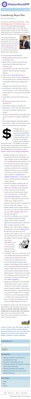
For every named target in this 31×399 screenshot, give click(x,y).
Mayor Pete (26, 331)
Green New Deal (18, 331)
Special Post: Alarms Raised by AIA (13, 362)
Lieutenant (5, 86)
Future (5, 381)
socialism (15, 335)
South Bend (22, 335)
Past (4, 383)
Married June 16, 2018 (9, 108)
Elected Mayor (7, 88)
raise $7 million (23, 141)
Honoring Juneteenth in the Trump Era (13, 368)
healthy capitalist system (10, 207)
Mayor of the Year (12, 97)
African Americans (11, 329)
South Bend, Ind (17, 55)
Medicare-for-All (5, 333)
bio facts (11, 48)
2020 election (19, 327)
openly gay (22, 106)
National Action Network (17, 333)
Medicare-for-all (8, 222)
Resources (11, 393)
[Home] (15, 4)
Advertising (24, 393)
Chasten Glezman (22, 329)
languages (14, 121)
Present (13, 18)
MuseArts (27, 396)
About (17, 393)
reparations (9, 335)
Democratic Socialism (7, 331)
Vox (18, 155)
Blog (5, 393)
